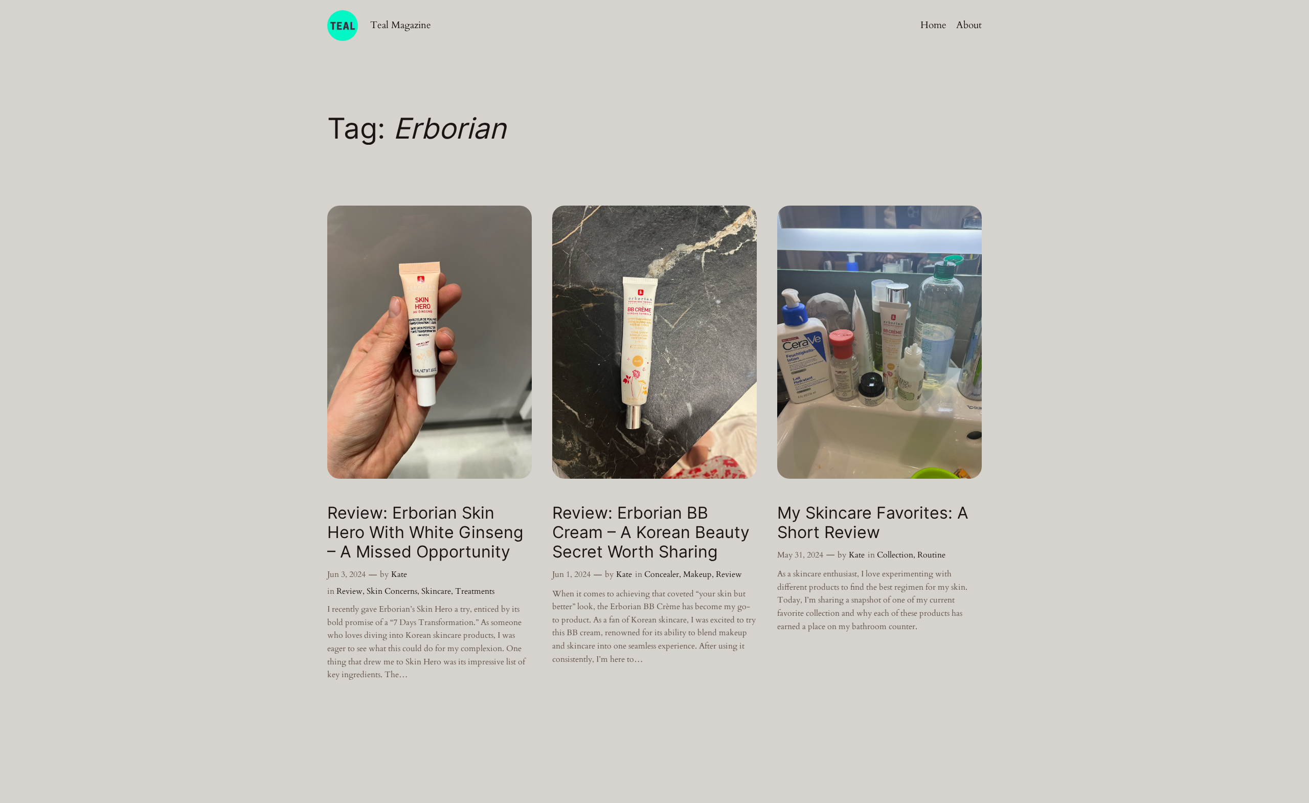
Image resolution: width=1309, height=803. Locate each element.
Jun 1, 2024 (571, 574)
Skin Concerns (392, 591)
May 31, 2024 (800, 555)
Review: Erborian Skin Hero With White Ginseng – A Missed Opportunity (425, 532)
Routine (931, 555)
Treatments (474, 591)
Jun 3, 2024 (346, 574)
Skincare (436, 591)
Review (349, 591)
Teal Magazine (400, 25)
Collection (895, 555)
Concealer (661, 574)
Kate (399, 574)
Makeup (697, 574)
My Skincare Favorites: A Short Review (872, 522)
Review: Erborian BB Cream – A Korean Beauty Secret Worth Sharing (651, 532)
